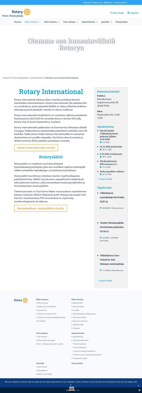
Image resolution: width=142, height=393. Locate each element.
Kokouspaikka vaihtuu (112, 171)
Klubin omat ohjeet (44, 374)
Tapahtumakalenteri (80, 340)
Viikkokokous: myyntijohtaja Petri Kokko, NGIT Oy (112, 197)
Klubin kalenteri (80, 344)
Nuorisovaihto (120, 2)
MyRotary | (109, 2)
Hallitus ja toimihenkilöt (46, 306)
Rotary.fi (87, 2)
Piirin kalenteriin (80, 347)
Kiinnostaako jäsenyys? (46, 340)
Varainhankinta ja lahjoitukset (84, 314)
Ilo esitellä (41, 321)
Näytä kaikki (106, 179)
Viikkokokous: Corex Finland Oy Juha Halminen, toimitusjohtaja (112, 259)
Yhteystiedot (122, 22)
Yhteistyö (76, 328)
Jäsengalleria (42, 370)
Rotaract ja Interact (80, 321)
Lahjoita (134, 12)
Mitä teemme (50, 22)
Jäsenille (105, 22)
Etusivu (17, 22)
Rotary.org (97, 2)
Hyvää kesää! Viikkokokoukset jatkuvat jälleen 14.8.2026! (109, 135)
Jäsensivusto (42, 367)
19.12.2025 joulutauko (111, 146)
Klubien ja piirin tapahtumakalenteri (88, 355)
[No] (138, 385)
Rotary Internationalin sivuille (36, 148)
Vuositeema (42, 310)
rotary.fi (6, 77)
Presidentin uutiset (80, 358)
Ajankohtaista (88, 22)
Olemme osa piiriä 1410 (46, 314)
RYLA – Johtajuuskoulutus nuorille (50, 344)
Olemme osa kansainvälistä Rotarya (51, 317)
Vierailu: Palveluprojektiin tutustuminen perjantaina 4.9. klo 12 (112, 227)
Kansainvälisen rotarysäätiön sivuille (40, 208)
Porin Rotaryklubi (20, 77)
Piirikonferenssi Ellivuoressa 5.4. (108, 162)
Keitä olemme (31, 22)
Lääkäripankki (78, 324)
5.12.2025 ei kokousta (111, 153)
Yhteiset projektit (79, 317)
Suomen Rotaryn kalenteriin (85, 351)
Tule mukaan (69, 22)
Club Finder (118, 12)
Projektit (76, 310)
